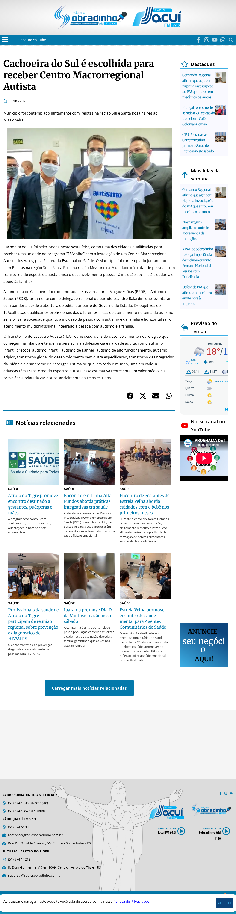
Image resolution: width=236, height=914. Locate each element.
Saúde (13, 489)
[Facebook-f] (198, 40)
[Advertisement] (204, 553)
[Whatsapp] (223, 40)
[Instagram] (206, 40)
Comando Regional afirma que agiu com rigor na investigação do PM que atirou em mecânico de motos (197, 86)
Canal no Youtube (32, 40)
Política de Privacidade (131, 901)
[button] (5, 40)
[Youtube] (215, 40)
